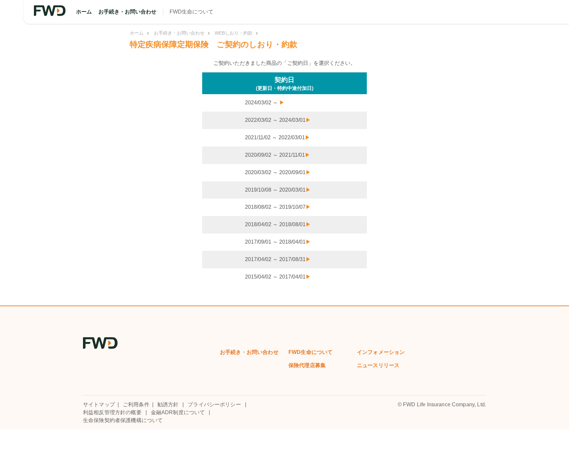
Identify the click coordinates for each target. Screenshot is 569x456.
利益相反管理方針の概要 (112, 412)
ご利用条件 (136, 404)
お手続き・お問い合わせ (127, 11)
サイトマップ (99, 404)
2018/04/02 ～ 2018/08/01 (278, 224)
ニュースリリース (378, 365)
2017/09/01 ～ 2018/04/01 (278, 242)
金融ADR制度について (178, 412)
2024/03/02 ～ (264, 102)
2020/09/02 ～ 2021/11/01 (277, 155)
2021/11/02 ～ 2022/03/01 (277, 137)
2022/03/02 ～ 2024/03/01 (278, 120)
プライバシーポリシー (214, 404)
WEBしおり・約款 (234, 33)
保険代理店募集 (307, 365)
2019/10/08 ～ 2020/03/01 (278, 190)
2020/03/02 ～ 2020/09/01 (278, 172)
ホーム (84, 11)
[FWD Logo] (50, 10)
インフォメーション (381, 352)
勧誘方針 (168, 404)
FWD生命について (191, 11)
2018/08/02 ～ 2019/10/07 (278, 207)
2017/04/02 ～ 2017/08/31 (278, 259)
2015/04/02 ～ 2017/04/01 (278, 277)
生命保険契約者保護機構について (123, 420)
